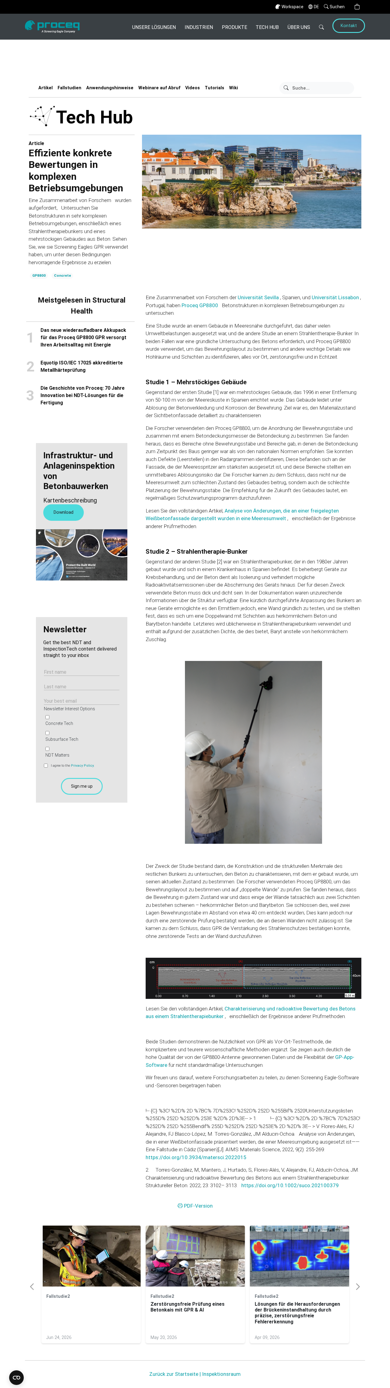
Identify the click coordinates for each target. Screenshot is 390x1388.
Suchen (337, 6)
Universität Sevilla (259, 297)
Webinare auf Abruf (159, 88)
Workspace (292, 6)
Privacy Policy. (82, 766)
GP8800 (39, 275)
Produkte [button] (234, 27)
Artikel (45, 88)
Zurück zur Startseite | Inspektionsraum (195, 1374)
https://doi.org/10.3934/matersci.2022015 (196, 1157)
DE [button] (316, 6)
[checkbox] (80, 736)
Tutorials (214, 88)
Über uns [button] (299, 27)
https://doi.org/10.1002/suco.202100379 (290, 1185)
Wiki (233, 88)
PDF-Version (198, 1205)
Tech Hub (267, 27)
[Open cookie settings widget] (16, 1377)
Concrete (62, 275)
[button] (357, 7)
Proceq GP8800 (200, 305)
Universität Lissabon (336, 297)
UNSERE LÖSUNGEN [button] (154, 27)
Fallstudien (69, 88)
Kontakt (349, 25)
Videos (192, 88)
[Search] (321, 27)
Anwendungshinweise (109, 88)
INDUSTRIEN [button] (199, 27)
